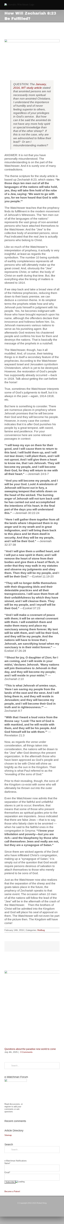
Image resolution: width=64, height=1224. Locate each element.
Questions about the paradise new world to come (30, 1049)
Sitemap (8, 1135)
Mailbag (41, 930)
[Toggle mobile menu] (58, 5)
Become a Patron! (12, 1191)
